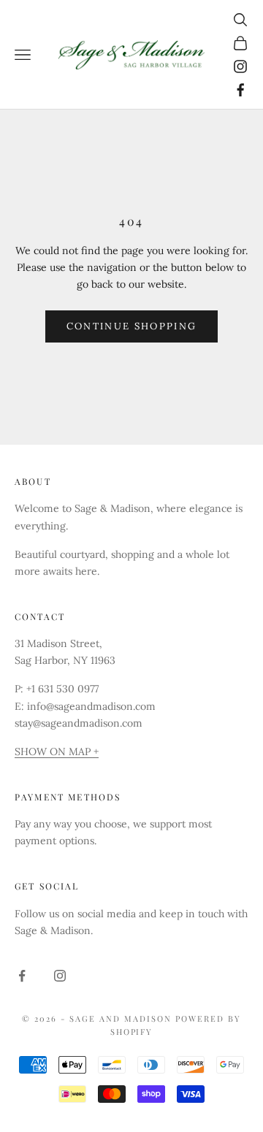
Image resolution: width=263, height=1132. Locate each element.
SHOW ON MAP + (57, 751)
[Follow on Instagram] (240, 66)
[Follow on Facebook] (240, 90)
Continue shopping (131, 326)
